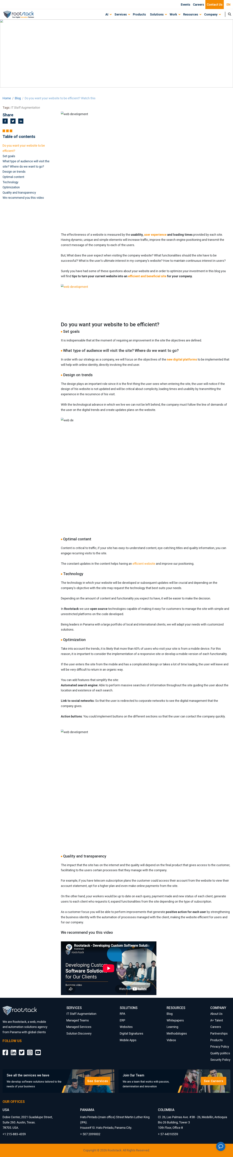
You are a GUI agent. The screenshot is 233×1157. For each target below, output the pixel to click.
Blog (18, 98)
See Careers (213, 1081)
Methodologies (177, 1033)
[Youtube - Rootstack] (38, 1050)
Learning (172, 1027)
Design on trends (14, 171)
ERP (122, 1020)
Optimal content (13, 177)
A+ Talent (216, 1020)
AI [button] (106, 14)
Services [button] (120, 14)
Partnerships (219, 1033)
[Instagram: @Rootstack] (30, 1050)
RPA (122, 1013)
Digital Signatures (131, 1033)
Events (185, 4)
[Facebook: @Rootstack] (5, 1050)
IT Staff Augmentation (81, 1013)
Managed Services (78, 1027)
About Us (216, 1013)
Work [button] (173, 14)
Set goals (9, 156)
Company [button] (210, 14)
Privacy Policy (219, 1046)
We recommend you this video (23, 197)
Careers (198, 4)
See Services (97, 1081)
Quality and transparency (19, 192)
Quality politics (220, 1053)
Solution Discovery (79, 1033)
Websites (126, 1027)
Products (139, 14)
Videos (171, 1040)
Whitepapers (175, 1020)
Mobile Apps (128, 1040)
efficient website (144, 563)
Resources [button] (190, 14)
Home (7, 98)
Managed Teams (77, 1020)
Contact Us (214, 4)
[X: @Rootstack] (21, 1050)
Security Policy (220, 1059)
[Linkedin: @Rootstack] (13, 1050)
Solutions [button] (157, 14)
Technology (10, 182)
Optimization (11, 187)
